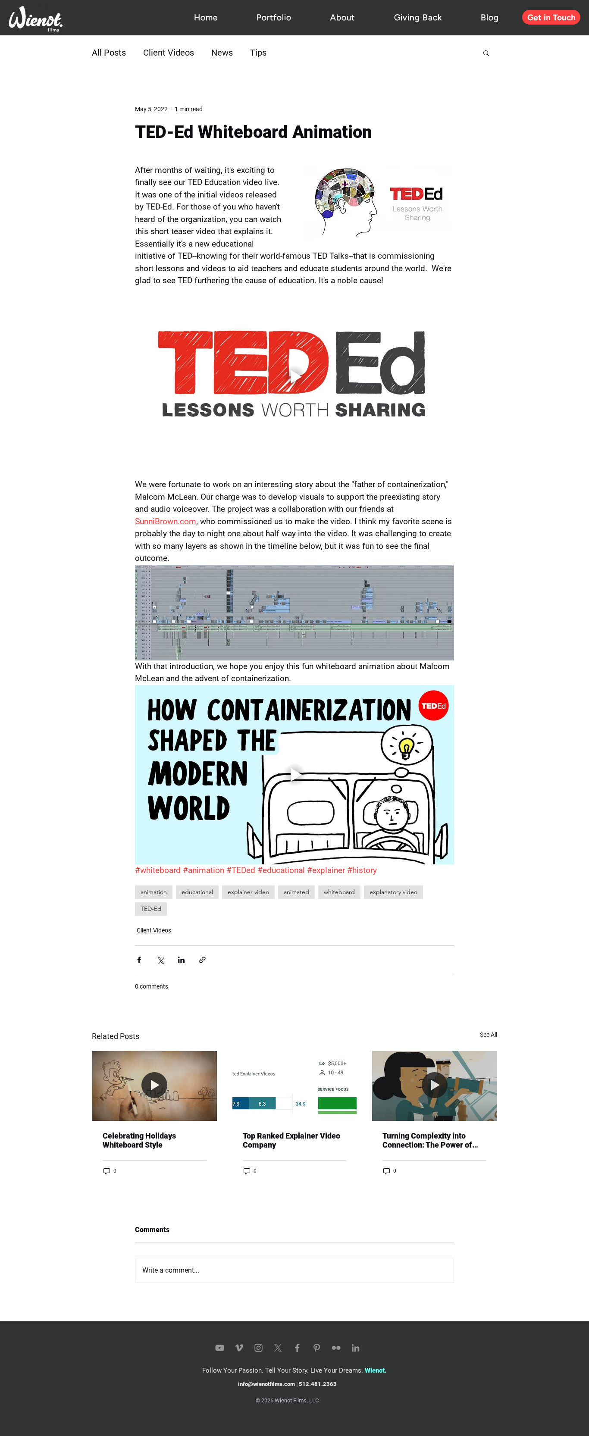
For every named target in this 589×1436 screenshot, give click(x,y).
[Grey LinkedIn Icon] (355, 1347)
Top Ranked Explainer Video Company (291, 1140)
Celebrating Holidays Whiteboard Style (139, 1140)
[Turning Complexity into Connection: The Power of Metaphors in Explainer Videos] (434, 1086)
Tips (258, 52)
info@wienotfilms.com (266, 1384)
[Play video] (294, 376)
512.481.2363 (318, 1384)
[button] (486, 52)
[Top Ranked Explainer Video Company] (294, 1086)
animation (154, 892)
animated (296, 892)
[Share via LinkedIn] (181, 960)
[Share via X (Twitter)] (160, 960)
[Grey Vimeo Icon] (239, 1347)
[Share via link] (202, 960)
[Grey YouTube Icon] (219, 1347)
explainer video (248, 892)
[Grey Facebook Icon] (297, 1347)
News (222, 52)
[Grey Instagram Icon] (258, 1347)
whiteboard (339, 892)
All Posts (109, 52)
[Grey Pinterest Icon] (316, 1347)
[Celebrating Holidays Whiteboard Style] (154, 1086)
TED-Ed (151, 909)
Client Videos (168, 52)
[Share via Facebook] (139, 960)
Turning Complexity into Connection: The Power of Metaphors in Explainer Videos (427, 1140)
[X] (278, 1347)
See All (488, 1034)
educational (197, 892)
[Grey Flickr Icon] (336, 1347)
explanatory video (393, 892)
